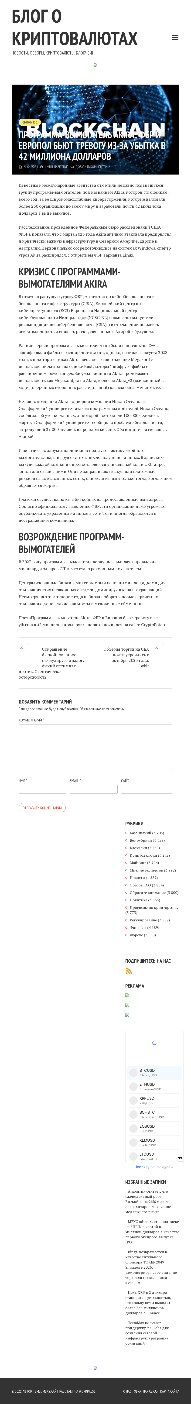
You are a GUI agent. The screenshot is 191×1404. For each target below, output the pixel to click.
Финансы (138, 927)
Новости (137, 877)
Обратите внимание (148, 892)
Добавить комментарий (92, 167)
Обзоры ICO (29, 122)
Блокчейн (138, 847)
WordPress (87, 1391)
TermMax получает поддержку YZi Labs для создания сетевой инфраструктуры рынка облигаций (147, 1333)
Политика (138, 900)
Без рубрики (141, 840)
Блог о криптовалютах (75, 27)
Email (75, 780)
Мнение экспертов (146, 870)
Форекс (136, 934)
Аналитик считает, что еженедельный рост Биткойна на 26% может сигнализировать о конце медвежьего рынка (148, 1201)
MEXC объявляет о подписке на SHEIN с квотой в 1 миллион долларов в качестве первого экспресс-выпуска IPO (152, 1232)
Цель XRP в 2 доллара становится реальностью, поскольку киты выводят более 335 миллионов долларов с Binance (148, 1302)
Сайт (125, 780)
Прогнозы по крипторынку (154, 907)
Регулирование (143, 920)
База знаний (140, 832)
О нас (127, 1391)
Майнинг (138, 862)
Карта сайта (169, 1391)
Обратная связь (146, 1391)
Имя (23, 780)
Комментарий (31, 720)
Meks (46, 1391)
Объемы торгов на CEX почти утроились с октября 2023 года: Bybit (126, 657)
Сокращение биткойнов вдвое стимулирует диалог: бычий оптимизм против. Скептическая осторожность (51, 663)
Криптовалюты (143, 855)
